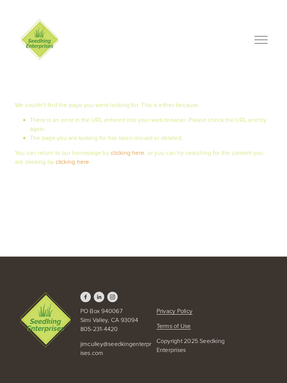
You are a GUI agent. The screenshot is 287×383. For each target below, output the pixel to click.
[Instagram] (112, 297)
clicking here (127, 152)
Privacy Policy (174, 311)
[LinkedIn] (99, 297)
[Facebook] (85, 297)
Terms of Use (174, 326)
